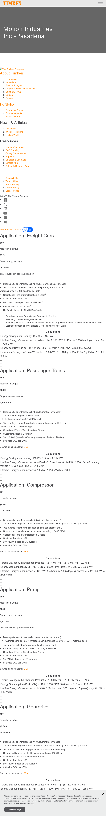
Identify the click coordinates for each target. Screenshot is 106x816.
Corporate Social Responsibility (21, 88)
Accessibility (12, 178)
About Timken (11, 73)
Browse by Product (15, 110)
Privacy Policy (12, 184)
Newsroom (11, 128)
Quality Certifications (16, 153)
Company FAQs (13, 91)
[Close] (1, 366)
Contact (9, 98)
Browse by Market (14, 113)
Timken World (12, 134)
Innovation (11, 82)
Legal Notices (12, 190)
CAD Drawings (13, 150)
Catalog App (12, 162)
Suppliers (10, 156)
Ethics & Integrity (14, 85)
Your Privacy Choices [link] (11, 229)
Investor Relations (14, 131)
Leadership (11, 79)
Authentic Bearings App (17, 166)
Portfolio (7, 104)
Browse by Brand (14, 116)
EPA (25, 446)
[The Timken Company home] (12, 68)
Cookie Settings (14, 809)
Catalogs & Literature (16, 159)
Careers (9, 94)
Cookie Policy (12, 187)
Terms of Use (12, 181)
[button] (103, 794)
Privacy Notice (13, 803)
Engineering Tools (14, 147)
